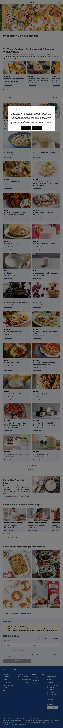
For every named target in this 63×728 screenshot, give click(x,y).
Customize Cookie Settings (18, 122)
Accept (37, 127)
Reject (25, 127)
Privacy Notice (44, 117)
